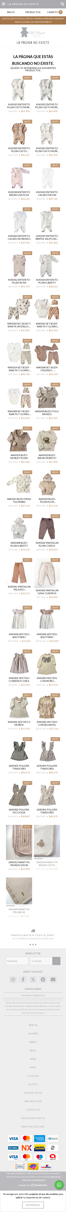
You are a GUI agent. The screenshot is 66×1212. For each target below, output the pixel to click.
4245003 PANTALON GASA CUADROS (47, 592)
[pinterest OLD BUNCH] (43, 979)
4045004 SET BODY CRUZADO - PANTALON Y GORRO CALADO (47, 369)
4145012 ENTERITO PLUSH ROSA (19, 281)
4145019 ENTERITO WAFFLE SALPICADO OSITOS (47, 237)
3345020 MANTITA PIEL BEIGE (19, 911)
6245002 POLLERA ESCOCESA (19, 811)
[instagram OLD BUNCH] (13, 979)
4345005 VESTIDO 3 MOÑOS (19, 723)
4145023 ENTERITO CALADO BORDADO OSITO (19, 237)
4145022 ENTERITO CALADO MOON (47, 193)
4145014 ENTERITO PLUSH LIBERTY (47, 281)
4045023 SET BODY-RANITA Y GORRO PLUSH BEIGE (47, 325)
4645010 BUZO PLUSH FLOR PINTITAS (47, 500)
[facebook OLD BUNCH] (23, 979)
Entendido (33, 1205)
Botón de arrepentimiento (33, 1180)
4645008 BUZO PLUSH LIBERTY (19, 544)
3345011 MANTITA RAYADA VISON (19, 864)
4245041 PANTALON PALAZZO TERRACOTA (19, 588)
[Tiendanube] (33, 1186)
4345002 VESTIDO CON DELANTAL (47, 723)
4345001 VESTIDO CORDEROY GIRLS (19, 679)
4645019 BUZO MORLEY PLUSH (19, 456)
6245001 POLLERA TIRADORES (19, 767)
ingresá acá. (55, 1177)
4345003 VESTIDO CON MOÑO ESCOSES (47, 679)
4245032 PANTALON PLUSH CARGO (47, 544)
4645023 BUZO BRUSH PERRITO (47, 456)
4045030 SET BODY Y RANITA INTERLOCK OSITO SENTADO (19, 325)
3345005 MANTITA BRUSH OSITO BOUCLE (47, 864)
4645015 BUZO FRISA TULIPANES (19, 500)
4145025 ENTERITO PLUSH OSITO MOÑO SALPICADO (19, 106)
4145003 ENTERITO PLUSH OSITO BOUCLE (19, 150)
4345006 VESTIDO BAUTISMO (19, 636)
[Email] (53, 979)
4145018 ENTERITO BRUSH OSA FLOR (19, 193)
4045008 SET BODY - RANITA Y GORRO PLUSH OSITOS (19, 413)
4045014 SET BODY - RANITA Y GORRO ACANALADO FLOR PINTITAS (19, 369)
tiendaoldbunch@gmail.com (33, 995)
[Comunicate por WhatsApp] (59, 1184)
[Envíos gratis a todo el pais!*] (33, 931)
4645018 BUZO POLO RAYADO (47, 413)
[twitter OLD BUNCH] (33, 979)
